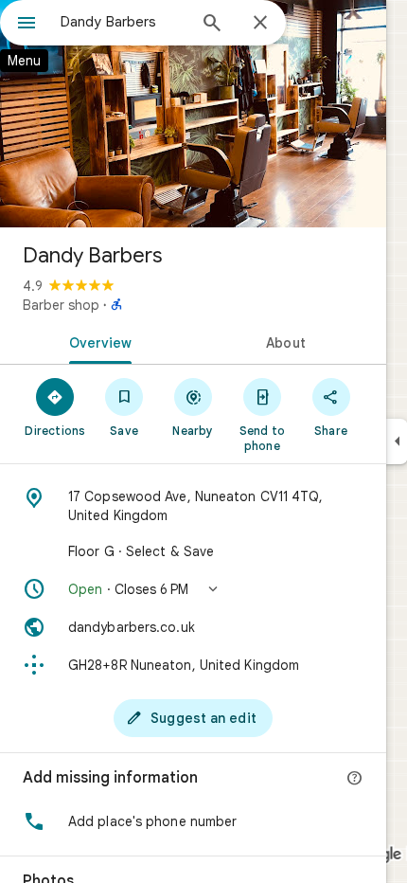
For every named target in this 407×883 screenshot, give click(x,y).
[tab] (96, 341)
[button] (193, 589)
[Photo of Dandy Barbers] (193, 113)
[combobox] (123, 21)
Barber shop (61, 305)
